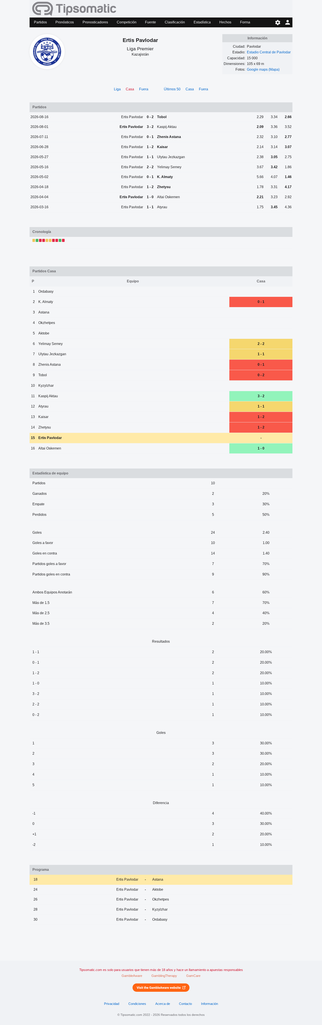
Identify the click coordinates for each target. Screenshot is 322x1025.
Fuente (150, 22)
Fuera (143, 89)
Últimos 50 (172, 89)
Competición (126, 22)
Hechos (225, 22)
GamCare (193, 976)
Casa (190, 89)
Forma (245, 22)
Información (209, 1004)
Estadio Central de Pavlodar (269, 52)
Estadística (202, 22)
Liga (117, 89)
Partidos (40, 22)
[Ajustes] (278, 22)
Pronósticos (64, 22)
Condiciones (137, 1004)
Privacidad (111, 1004)
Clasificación (175, 22)
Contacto (185, 1004)
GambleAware (132, 976)
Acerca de (162, 1004)
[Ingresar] (287, 22)
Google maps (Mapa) (263, 69)
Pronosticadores (95, 22)
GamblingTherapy (164, 976)
